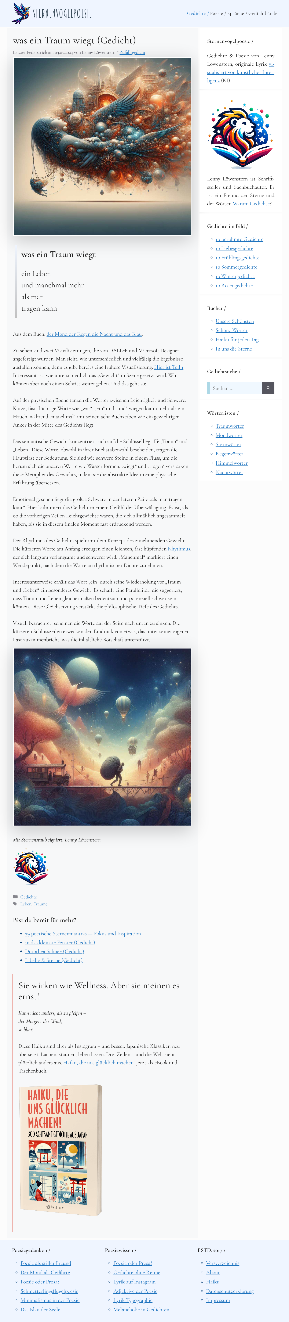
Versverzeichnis (222, 1263)
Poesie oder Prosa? (40, 1281)
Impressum (218, 1300)
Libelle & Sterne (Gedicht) (54, 960)
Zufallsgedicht (132, 52)
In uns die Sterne (234, 348)
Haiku (213, 1281)
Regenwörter (229, 453)
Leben (25, 904)
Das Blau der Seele (40, 1309)
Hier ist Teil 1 (168, 367)
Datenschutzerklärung (230, 1291)
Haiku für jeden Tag (237, 339)
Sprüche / (237, 13)
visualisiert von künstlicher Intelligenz (240, 72)
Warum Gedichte (251, 203)
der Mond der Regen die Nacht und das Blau (94, 334)
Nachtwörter (229, 472)
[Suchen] (268, 388)
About (213, 1272)
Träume (40, 904)
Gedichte (28, 897)
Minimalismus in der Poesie (50, 1300)
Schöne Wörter (232, 330)
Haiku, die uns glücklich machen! (99, 1062)
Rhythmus (179, 548)
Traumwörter (230, 426)
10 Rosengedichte (234, 285)
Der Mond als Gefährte (45, 1272)
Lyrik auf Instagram (134, 1281)
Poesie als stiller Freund (46, 1263)
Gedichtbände (262, 13)
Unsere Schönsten (235, 321)
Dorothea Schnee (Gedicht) (54, 951)
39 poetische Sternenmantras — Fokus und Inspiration (83, 933)
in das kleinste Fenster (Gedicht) (60, 942)
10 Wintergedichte (235, 276)
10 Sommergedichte (236, 266)
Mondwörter (229, 435)
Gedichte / (198, 13)
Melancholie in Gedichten (141, 1309)
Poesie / (218, 13)
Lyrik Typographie (133, 1300)
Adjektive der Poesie (135, 1291)
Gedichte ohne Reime (136, 1272)
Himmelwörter (232, 463)
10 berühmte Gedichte (239, 239)
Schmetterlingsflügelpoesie (49, 1291)
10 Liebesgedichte (234, 248)
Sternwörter (228, 444)
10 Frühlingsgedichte (238, 257)
